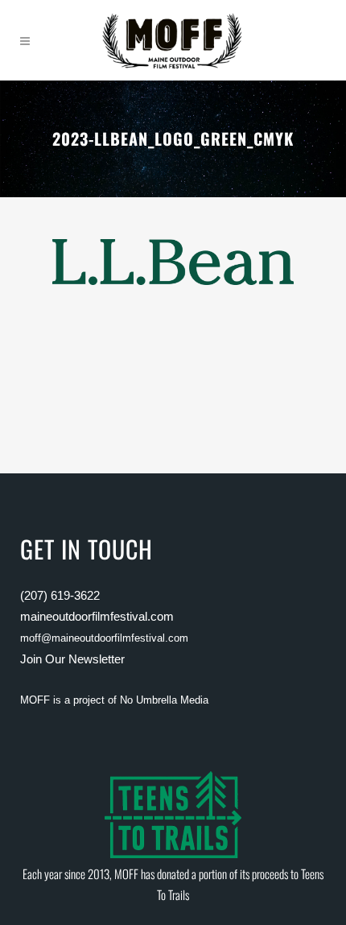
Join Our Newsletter (72, 659)
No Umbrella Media (164, 700)
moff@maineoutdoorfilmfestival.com (104, 638)
